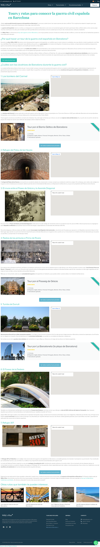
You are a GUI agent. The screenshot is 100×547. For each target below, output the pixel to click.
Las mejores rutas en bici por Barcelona (9, 505)
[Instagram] (6, 527)
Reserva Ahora (4, 546)
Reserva (94, 5)
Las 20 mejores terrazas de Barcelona (34, 505)
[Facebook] (3, 527)
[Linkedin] (9, 527)
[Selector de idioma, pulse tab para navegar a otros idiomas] (94, 1)
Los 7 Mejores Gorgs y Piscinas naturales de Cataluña (60, 505)
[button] (96, 543)
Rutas (49, 5)
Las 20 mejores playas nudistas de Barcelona (86, 505)
